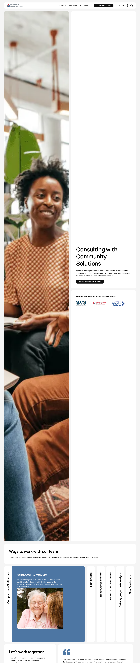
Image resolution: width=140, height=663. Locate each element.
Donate (122, 5)
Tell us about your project (90, 281)
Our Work (73, 5)
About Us (63, 5)
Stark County (30, 582)
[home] (18, 5)
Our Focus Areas (104, 5)
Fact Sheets (85, 5)
